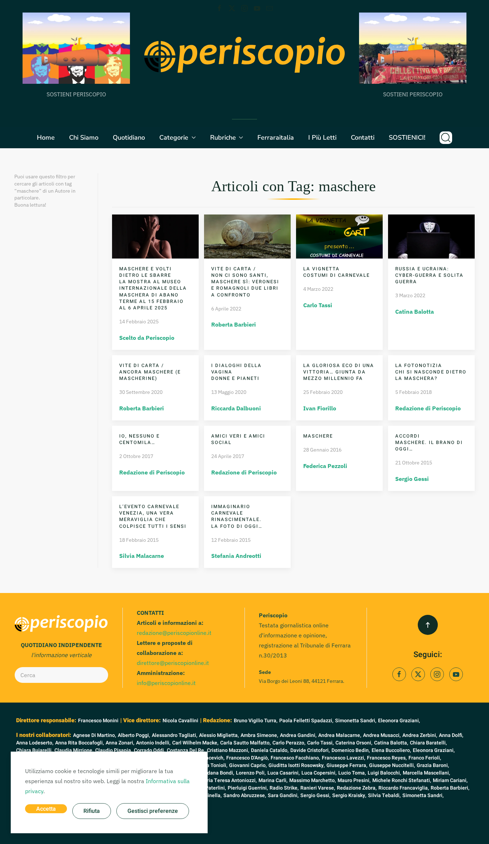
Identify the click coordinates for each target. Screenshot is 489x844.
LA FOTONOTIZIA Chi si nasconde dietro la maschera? (430, 372)
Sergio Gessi (412, 478)
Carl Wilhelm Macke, (195, 743)
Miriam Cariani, (450, 780)
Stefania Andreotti (236, 555)
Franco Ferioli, (424, 758)
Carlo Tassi (317, 305)
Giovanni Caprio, (248, 765)
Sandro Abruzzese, (244, 795)
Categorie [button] (173, 137)
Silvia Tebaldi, (384, 795)
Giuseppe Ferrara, (346, 765)
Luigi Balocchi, (384, 773)
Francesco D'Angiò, (247, 758)
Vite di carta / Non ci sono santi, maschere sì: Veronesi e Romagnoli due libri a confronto (245, 281)
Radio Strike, (284, 788)
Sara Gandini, (283, 795)
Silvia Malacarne (141, 555)
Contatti (362, 137)
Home (46, 137)
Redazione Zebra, (357, 788)
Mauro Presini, (354, 780)
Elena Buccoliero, (391, 750)
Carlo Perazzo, (288, 743)
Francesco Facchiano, (295, 758)
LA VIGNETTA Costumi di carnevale (336, 272)
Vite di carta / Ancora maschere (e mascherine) (150, 372)
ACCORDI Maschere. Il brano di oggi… (429, 442)
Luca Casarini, (283, 773)
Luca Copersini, (319, 773)
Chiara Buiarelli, (34, 750)
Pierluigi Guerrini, (248, 788)
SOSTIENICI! (407, 137)
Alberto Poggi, (134, 735)
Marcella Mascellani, (426, 773)
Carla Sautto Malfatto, (245, 743)
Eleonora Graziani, (399, 720)
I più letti (322, 137)
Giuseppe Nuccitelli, (392, 765)
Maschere (318, 436)
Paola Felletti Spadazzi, (306, 720)
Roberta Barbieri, (450, 788)
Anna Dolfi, (451, 735)
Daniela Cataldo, (270, 750)
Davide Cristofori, (310, 750)
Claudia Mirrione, (73, 750)
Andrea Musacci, (382, 735)
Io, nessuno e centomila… (139, 439)
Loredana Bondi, (215, 773)
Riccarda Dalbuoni (236, 408)
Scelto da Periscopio (146, 337)
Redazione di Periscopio (428, 408)
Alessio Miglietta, (219, 735)
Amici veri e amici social (238, 439)
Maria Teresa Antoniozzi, (228, 780)
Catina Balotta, (391, 743)
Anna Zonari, (120, 743)
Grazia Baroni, (433, 765)
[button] (446, 137)
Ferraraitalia (275, 137)
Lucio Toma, (352, 773)
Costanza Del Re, (186, 750)
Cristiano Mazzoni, (228, 750)
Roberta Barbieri (233, 324)
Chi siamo (83, 137)
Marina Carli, (272, 780)
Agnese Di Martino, (94, 735)
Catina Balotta (414, 311)
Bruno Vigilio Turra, (255, 720)
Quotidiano (129, 137)
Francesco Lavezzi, (343, 758)
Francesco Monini (98, 720)
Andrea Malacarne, (339, 735)
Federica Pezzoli (325, 465)
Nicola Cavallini (180, 720)
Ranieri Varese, (317, 788)
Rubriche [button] (223, 137)
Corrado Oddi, (149, 750)
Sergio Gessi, (315, 795)
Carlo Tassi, (320, 743)
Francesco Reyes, (387, 758)
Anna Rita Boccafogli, (79, 743)
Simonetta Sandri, (355, 720)
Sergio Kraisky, (349, 795)
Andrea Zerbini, (419, 735)
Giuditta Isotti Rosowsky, (296, 765)
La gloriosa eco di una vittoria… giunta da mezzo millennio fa (338, 372)
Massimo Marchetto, (312, 780)
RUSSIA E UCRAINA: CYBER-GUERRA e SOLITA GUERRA (429, 275)
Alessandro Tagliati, (174, 735)
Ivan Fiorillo (319, 408)
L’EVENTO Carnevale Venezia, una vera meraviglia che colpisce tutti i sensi (153, 516)
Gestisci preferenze (152, 811)
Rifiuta (91, 811)
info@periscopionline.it (166, 682)
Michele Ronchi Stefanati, (401, 780)
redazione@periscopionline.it (174, 632)
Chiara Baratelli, (428, 743)
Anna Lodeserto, (34, 743)
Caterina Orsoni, (353, 743)
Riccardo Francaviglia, (403, 788)
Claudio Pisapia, (113, 750)
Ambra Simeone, (259, 735)
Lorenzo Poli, (251, 773)
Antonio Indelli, (153, 743)
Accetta (46, 809)
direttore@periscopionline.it (173, 662)
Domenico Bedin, (350, 750)
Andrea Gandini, (298, 735)
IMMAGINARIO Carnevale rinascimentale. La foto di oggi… (236, 516)
